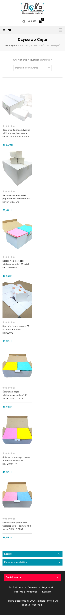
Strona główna (12, 45)
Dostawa (33, 587)
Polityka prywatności (26, 591)
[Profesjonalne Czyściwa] (32, 8)
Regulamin (48, 587)
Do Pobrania (16, 587)
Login (31, 21)
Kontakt (46, 591)
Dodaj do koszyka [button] (17, 93)
